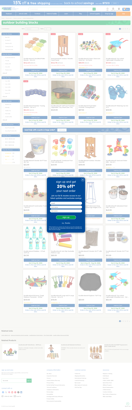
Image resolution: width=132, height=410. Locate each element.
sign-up (66, 217)
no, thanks (66, 223)
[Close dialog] (82, 179)
